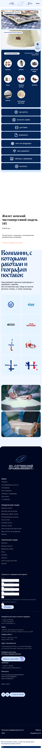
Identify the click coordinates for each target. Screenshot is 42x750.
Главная (4, 482)
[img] (21, 3)
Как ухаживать (7, 490)
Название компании (7, 583)
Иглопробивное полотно (10, 485)
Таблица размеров (8, 243)
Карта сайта (5, 684)
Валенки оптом (6, 508)
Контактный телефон (7, 592)
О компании (6, 499)
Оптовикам (5, 488)
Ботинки (4, 555)
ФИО (2, 578)
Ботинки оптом (6, 523)
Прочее (4, 563)
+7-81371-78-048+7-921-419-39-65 (7, 620)
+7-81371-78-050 (7, 666)
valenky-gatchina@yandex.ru (11, 668)
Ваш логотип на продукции (10, 531)
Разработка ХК (35, 733)
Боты (3, 552)
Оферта (38, 730)
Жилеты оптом (6, 526)
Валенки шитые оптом (9, 511)
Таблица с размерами (9, 493)
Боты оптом (5, 520)
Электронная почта (7, 587)
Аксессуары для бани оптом (11, 528)
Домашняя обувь (7, 549)
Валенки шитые (6, 546)
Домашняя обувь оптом (9, 514)
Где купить (19, 243)
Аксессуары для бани (9, 561)
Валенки (4, 543)
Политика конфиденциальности (12, 730)
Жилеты (4, 558)
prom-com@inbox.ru (8, 623)
